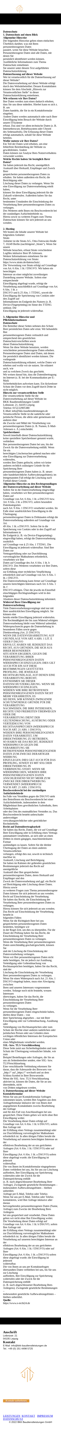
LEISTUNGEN (11, 1415)
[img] (30, 9)
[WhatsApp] (6, 1361)
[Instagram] (6, 1352)
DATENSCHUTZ (13, 1419)
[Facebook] (5, 1357)
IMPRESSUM (45, 1415)
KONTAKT (28, 1415)
